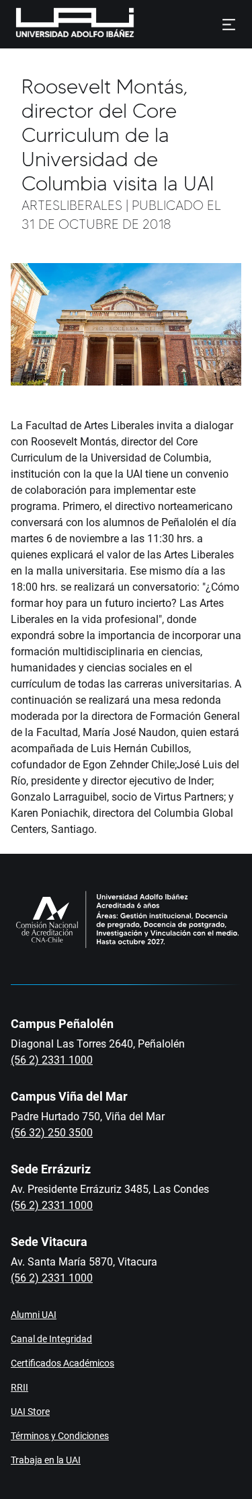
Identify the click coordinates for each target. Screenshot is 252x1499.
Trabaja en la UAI (46, 1460)
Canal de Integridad (51, 1338)
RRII (19, 1387)
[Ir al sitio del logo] (140, 24)
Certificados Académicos (62, 1363)
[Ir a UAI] (54, 24)
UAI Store (30, 1411)
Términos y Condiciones (60, 1435)
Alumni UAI (33, 1314)
